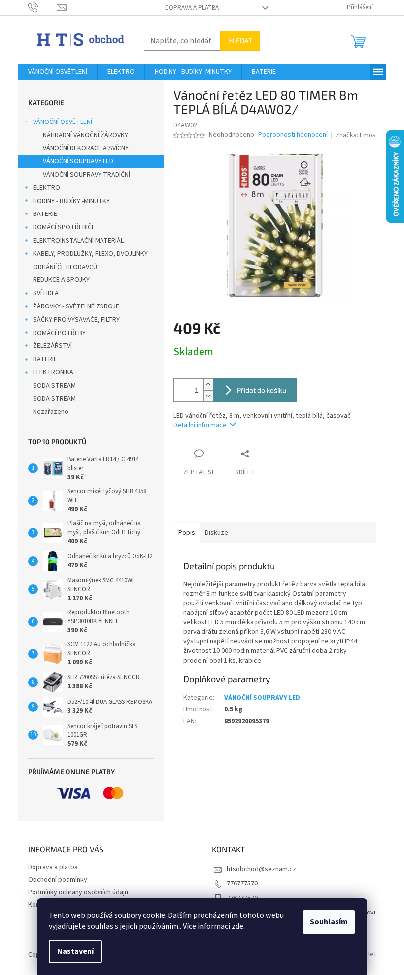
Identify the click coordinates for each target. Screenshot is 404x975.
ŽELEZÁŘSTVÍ (52, 346)
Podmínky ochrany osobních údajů (78, 892)
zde (237, 926)
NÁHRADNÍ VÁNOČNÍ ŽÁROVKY (85, 135)
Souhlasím (329, 921)
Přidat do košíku (261, 390)
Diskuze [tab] (216, 533)
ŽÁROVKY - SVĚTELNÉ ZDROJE (76, 306)
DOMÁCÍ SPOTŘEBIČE (64, 227)
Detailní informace (200, 425)
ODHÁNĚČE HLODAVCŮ (65, 267)
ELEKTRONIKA (53, 372)
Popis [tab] (186, 533)
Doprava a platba (192, 7)
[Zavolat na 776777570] (42, 7)
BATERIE (45, 214)
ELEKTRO (46, 188)
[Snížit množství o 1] (208, 395)
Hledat (240, 40)
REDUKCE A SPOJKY (61, 280)
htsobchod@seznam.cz (261, 869)
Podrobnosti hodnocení (293, 135)
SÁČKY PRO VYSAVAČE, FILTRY (76, 320)
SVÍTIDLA (46, 293)
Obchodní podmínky (57, 879)
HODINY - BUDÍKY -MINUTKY (71, 201)
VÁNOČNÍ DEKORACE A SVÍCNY (86, 148)
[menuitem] (57, 72)
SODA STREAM (54, 386)
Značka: (356, 135)
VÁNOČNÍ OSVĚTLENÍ (62, 122)
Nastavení (75, 951)
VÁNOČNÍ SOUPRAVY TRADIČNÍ (86, 175)
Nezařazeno (50, 412)
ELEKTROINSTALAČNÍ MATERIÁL (78, 240)
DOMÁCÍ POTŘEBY (59, 333)
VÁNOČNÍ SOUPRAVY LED (78, 161)
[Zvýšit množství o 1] (208, 384)
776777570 (242, 883)
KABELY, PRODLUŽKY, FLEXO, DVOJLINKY (90, 254)
